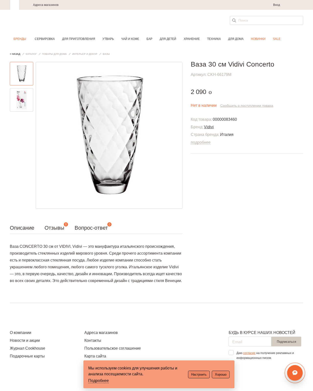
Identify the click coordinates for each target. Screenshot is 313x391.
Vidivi (209, 127)
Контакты (92, 340)
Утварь (108, 39)
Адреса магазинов (45, 5)
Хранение (192, 39)
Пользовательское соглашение (112, 348)
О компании (20, 333)
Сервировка (45, 39)
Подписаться (286, 342)
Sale (276, 39)
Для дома (236, 39)
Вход (276, 5)
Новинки (258, 39)
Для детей (168, 39)
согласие (249, 353)
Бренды (19, 39)
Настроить (199, 374)
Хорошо (220, 374)
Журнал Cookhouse (27, 348)
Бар (149, 39)
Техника (214, 39)
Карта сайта (95, 356)
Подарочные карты (27, 356)
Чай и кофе (130, 39)
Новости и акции (25, 340)
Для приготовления (78, 39)
